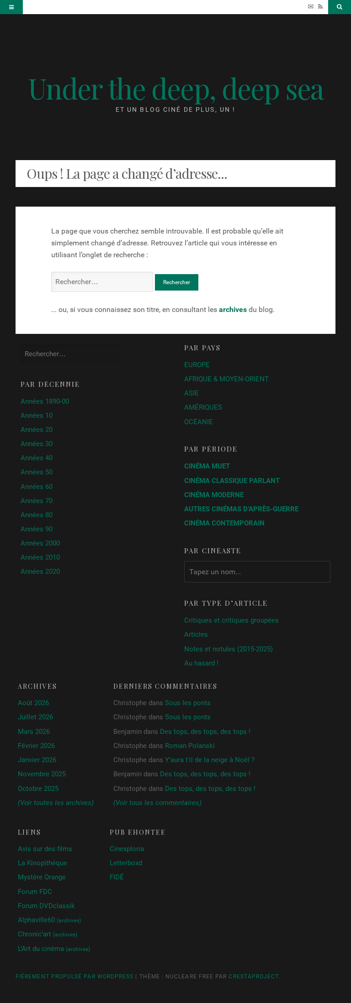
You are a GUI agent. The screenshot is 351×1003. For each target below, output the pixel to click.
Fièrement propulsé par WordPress (74, 976)
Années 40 (37, 458)
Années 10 (37, 415)
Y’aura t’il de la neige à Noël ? (210, 760)
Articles (196, 634)
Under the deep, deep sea (175, 87)
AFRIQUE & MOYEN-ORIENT (226, 379)
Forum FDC (35, 892)
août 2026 (33, 703)
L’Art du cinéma (54, 949)
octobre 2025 (38, 789)
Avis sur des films (45, 849)
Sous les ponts (188, 703)
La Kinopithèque (42, 863)
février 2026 (36, 746)
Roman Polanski (190, 746)
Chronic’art (47, 934)
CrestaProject (253, 976)
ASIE (191, 393)
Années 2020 (40, 571)
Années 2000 (40, 543)
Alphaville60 (49, 920)
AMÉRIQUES (203, 407)
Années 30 (37, 444)
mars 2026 (34, 732)
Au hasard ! (201, 663)
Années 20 (37, 430)
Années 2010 (40, 557)
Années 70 (37, 501)
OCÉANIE (198, 422)
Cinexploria (127, 849)
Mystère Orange (42, 877)
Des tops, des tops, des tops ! (205, 732)
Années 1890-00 (45, 401)
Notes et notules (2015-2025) (228, 649)
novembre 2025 (42, 774)
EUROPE (197, 365)
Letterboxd (126, 863)
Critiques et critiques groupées (231, 620)
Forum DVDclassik (46, 906)
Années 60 (37, 487)
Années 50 (37, 472)
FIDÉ (117, 877)
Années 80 (37, 515)
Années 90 (37, 529)
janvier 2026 (37, 760)
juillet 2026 (35, 717)
